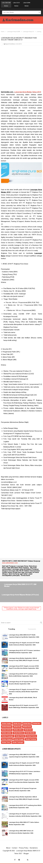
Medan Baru (36, 723)
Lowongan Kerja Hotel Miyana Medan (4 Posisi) (20, 595)
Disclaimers (34, 848)
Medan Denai (27, 726)
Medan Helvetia (6, 730)
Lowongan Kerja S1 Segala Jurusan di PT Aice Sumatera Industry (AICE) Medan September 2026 (24, 692)
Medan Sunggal (18, 739)
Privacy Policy (23, 848)
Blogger (26, 853)
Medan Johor (18, 730)
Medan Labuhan (6, 733)
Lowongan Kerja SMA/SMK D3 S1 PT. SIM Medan (20, 585)
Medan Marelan (30, 733)
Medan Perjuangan (7, 736)
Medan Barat (27, 723)
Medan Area (17, 723)
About (8, 848)
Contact (14, 848)
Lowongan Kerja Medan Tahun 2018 (28, 92)
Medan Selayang (7, 739)
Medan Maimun (18, 733)
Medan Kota (28, 730)
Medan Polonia (31, 736)
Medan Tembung (31, 739)
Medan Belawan (6, 726)
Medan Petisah (20, 736)
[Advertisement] (21, 69)
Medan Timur (6, 742)
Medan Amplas (6, 723)
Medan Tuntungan (18, 742)
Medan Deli (17, 726)
